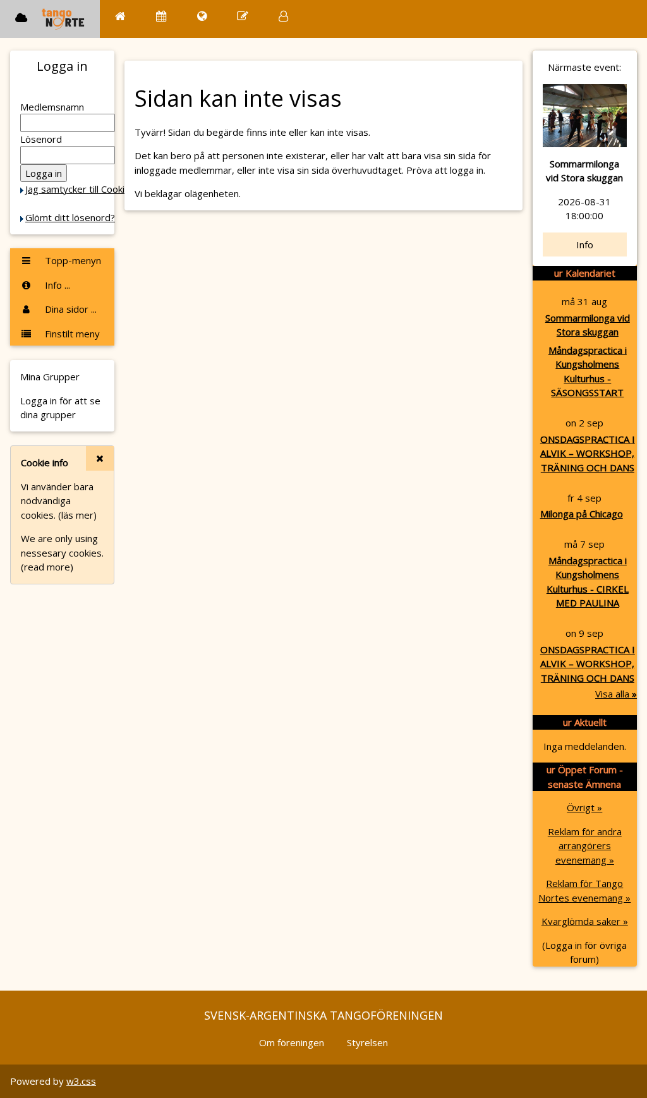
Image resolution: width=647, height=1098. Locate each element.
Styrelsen (367, 1042)
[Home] (120, 16)
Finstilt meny (71, 333)
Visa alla (616, 693)
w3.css (81, 1081)
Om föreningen (291, 1042)
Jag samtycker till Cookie (77, 189)
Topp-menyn (71, 260)
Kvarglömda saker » (584, 921)
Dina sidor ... (69, 309)
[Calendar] (161, 16)
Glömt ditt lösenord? (70, 217)
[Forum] (242, 16)
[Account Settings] (283, 16)
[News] (202, 16)
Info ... (56, 285)
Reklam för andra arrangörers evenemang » (585, 845)
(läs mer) (77, 515)
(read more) (47, 566)
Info (584, 244)
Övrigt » (584, 807)
